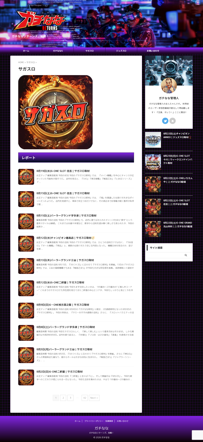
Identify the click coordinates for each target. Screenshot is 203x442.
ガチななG (58, 50)
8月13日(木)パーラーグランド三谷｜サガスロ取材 (65, 260)
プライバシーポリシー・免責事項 (98, 421)
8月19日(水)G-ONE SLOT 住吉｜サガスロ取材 (63, 171)
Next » (94, 397)
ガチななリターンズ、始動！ (101, 432)
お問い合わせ (153, 50)
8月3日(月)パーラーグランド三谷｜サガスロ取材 (64, 349)
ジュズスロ (121, 50)
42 (84, 397)
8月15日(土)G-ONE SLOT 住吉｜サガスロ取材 (63, 193)
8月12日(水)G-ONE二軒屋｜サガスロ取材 (60, 282)
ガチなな (101, 428)
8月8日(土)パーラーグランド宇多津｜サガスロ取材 (65, 327)
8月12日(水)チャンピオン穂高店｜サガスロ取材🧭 (65, 238)
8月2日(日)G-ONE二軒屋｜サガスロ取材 (59, 371)
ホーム (26, 50)
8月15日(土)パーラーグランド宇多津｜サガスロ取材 (66, 215)
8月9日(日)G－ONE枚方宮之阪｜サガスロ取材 (62, 304)
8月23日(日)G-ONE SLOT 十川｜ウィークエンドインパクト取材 (177, 159)
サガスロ (89, 50)
